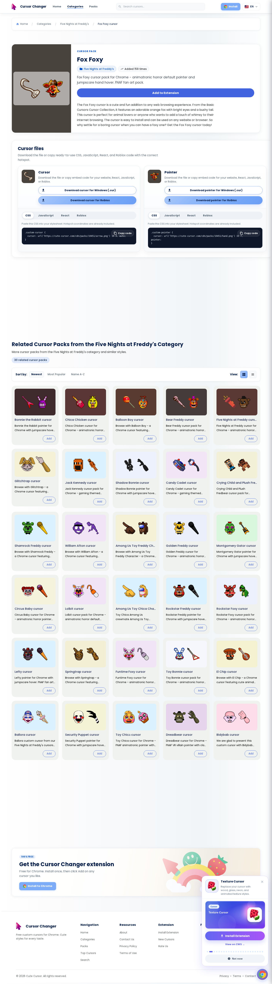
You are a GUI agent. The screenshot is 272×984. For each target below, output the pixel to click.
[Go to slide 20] (255, 951)
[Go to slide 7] (224, 951)
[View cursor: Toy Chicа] (136, 730)
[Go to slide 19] (252, 951)
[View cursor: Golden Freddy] (186, 541)
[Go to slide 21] (257, 951)
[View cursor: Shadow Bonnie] (136, 478)
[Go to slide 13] (238, 951)
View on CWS (233, 944)
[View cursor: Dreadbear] (186, 730)
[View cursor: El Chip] (237, 667)
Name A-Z (78, 374)
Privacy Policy (128, 946)
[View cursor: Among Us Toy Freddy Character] (136, 541)
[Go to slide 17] (248, 951)
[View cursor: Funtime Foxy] (136, 667)
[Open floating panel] (262, 974)
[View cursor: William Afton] (85, 541)
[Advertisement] (136, 297)
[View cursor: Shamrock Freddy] (35, 541)
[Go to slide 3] (214, 951)
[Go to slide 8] (226, 951)
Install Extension (168, 932)
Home (57, 6)
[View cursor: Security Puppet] (85, 730)
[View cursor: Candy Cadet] (186, 478)
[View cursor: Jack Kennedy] (85, 478)
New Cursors (166, 939)
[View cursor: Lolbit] (85, 604)
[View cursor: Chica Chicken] (85, 415)
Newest (36, 374)
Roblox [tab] (81, 215)
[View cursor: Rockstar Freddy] (186, 604)
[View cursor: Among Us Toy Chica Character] (136, 604)
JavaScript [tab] (46, 215)
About (123, 932)
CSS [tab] (28, 215)
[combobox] (161, 6)
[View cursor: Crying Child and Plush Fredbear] (237, 478)
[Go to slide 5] (219, 951)
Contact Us (127, 939)
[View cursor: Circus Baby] (35, 604)
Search (85, 960)
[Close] (262, 882)
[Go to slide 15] (243, 951)
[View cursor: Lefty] (35, 667)
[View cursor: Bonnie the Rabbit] (35, 415)
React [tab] (65, 215)
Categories (75, 6)
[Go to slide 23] (262, 951)
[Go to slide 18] (250, 951)
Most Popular (57, 374)
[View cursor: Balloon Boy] (136, 415)
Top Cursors (88, 953)
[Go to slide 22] (260, 951)
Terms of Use (128, 953)
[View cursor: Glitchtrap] (35, 477)
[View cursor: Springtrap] (85, 667)
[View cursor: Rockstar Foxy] (237, 604)
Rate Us (163, 946)
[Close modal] (177, 468)
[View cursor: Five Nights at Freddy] (237, 415)
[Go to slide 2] (211, 951)
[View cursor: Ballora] (35, 730)
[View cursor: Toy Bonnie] (186, 667)
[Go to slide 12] (236, 951)
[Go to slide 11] (233, 951)
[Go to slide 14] (240, 951)
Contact (250, 976)
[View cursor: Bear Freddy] (186, 415)
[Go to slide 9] (228, 951)
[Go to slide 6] (221, 951)
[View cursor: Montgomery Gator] (237, 541)
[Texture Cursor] (235, 915)
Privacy (224, 976)
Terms (237, 976)
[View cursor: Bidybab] (237, 730)
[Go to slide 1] (207, 951)
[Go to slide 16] (245, 951)
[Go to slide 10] (231, 951)
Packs (93, 6)
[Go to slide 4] (216, 951)
